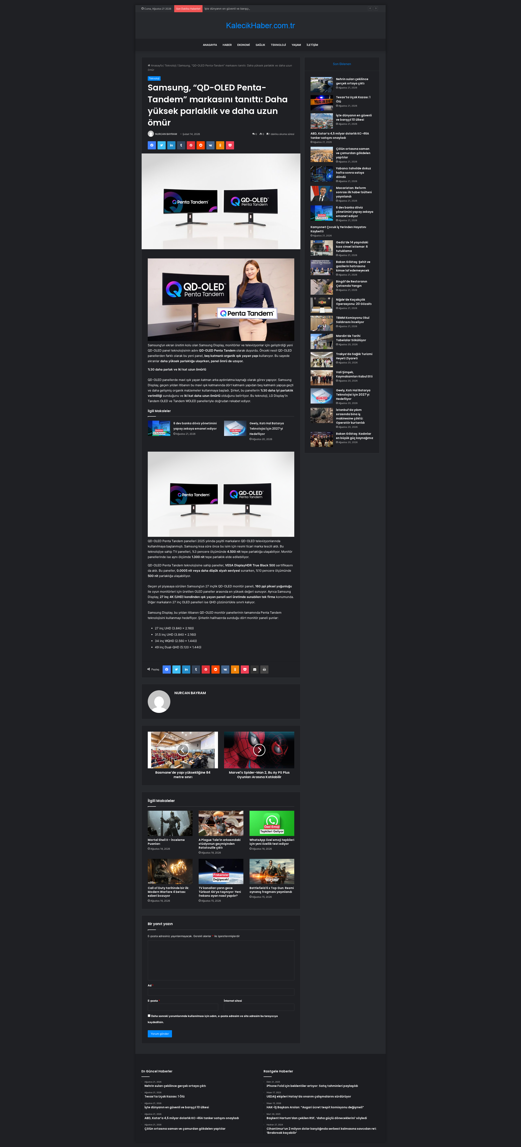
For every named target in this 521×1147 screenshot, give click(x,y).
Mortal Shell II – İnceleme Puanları (166, 842)
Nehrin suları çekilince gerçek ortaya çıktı (352, 81)
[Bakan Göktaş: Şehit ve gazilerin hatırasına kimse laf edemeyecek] (322, 267)
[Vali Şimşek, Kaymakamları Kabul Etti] (322, 377)
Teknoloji (278, 44)
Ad (150, 985)
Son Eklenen (342, 64)
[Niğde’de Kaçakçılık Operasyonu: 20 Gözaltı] (322, 305)
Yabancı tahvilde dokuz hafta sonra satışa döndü (353, 172)
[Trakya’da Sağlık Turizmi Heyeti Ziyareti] (322, 359)
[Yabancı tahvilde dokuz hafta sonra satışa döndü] (322, 174)
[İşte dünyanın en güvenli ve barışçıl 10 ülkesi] (322, 121)
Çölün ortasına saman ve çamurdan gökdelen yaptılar (353, 153)
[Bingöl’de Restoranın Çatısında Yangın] (322, 287)
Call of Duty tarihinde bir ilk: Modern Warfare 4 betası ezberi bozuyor (168, 892)
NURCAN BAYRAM (166, 134)
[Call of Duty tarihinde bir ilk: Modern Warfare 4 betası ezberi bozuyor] (170, 871)
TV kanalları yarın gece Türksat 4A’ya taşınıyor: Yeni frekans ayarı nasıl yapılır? (220, 892)
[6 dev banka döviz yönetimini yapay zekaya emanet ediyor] (159, 428)
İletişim (312, 44)
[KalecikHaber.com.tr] (260, 26)
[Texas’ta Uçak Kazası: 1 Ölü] (322, 102)
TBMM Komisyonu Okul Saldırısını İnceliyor (352, 320)
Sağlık (260, 44)
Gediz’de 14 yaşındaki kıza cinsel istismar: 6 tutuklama (352, 246)
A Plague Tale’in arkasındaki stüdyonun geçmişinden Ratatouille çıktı (220, 844)
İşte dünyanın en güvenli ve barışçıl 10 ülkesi (233, 8)
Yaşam (296, 44)
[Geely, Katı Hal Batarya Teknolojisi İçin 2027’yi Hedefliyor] (235, 428)
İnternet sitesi (233, 1000)
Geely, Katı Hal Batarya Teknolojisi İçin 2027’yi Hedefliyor (267, 428)
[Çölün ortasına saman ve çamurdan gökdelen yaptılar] (322, 154)
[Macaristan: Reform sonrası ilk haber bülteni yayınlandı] (322, 193)
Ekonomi (243, 44)
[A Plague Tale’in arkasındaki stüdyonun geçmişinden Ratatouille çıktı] (221, 823)
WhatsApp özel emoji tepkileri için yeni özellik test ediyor (272, 842)
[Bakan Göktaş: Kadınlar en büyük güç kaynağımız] (322, 439)
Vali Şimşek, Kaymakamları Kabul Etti (354, 374)
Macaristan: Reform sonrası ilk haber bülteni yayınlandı (354, 192)
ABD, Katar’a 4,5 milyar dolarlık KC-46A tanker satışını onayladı (340, 135)
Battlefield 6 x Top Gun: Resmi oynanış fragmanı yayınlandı (272, 890)
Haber (227, 44)
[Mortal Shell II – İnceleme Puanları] (170, 823)
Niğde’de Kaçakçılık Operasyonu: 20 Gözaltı (354, 302)
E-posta (154, 1000)
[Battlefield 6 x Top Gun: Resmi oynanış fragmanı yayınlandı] (272, 871)
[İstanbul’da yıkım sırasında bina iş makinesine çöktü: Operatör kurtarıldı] (322, 415)
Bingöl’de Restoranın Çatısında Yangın (351, 283)
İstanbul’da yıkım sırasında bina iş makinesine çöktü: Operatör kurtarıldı (350, 416)
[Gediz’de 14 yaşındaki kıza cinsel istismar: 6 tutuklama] (322, 248)
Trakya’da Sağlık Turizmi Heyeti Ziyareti (354, 356)
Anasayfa (210, 44)
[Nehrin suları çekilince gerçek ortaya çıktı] (322, 84)
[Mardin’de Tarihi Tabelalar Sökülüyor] (322, 341)
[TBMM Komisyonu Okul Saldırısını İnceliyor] (322, 323)
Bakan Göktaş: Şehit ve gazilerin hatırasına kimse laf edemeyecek (353, 266)
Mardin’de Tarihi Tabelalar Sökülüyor (351, 338)
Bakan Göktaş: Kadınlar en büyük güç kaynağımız (354, 436)
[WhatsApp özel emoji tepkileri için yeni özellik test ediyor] (272, 823)
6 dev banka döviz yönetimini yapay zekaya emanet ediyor (354, 211)
